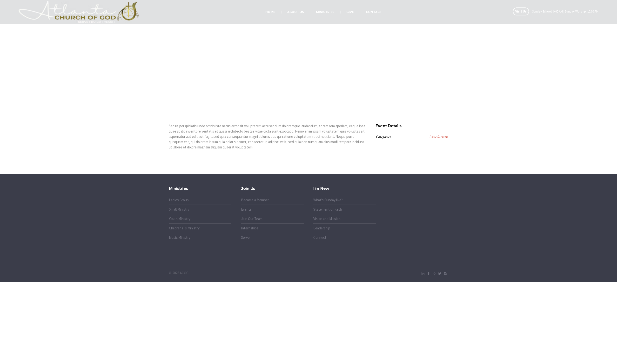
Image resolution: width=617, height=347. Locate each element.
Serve (245, 237)
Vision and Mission (327, 218)
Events (246, 209)
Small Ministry (179, 209)
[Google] (434, 273)
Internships (249, 228)
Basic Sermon (438, 137)
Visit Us (521, 11)
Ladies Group (179, 200)
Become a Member (255, 200)
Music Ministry (179, 237)
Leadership (321, 228)
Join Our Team (251, 218)
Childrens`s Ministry (184, 228)
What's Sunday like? (328, 200)
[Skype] (445, 273)
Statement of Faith (327, 209)
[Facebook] (428, 273)
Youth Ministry (179, 218)
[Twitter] (439, 273)
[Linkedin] (423, 273)
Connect (319, 237)
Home (301, 86)
